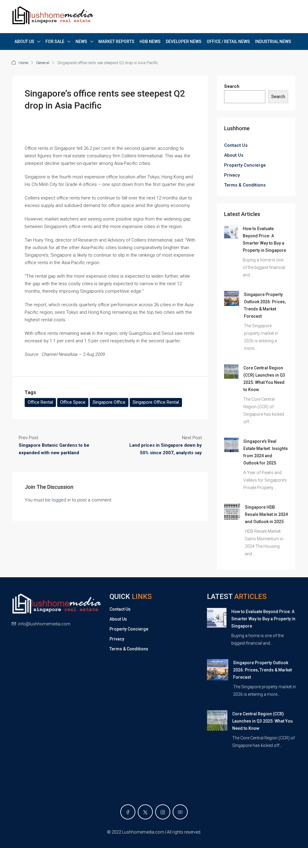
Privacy (232, 175)
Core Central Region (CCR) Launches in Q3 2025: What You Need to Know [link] (262, 721)
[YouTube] (180, 811)
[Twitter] (145, 811)
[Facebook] (127, 811)
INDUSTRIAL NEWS (273, 41)
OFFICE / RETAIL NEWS (228, 41)
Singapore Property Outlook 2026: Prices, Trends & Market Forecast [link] (262, 670)
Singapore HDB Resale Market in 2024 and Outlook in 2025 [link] (266, 514)
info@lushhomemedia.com (44, 623)
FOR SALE (54, 41)
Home (23, 62)
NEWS (81, 41)
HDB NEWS (150, 41)
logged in (61, 500)
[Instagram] (162, 811)
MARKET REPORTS (116, 41)
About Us (233, 155)
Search (231, 86)
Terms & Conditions (245, 185)
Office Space (72, 402)
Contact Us (236, 145)
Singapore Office (109, 402)
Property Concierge (245, 165)
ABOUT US (24, 41)
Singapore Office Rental (156, 402)
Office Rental (40, 402)
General (42, 62)
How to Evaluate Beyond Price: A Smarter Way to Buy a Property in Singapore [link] (263, 618)
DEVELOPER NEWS (184, 41)
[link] (231, 231)
